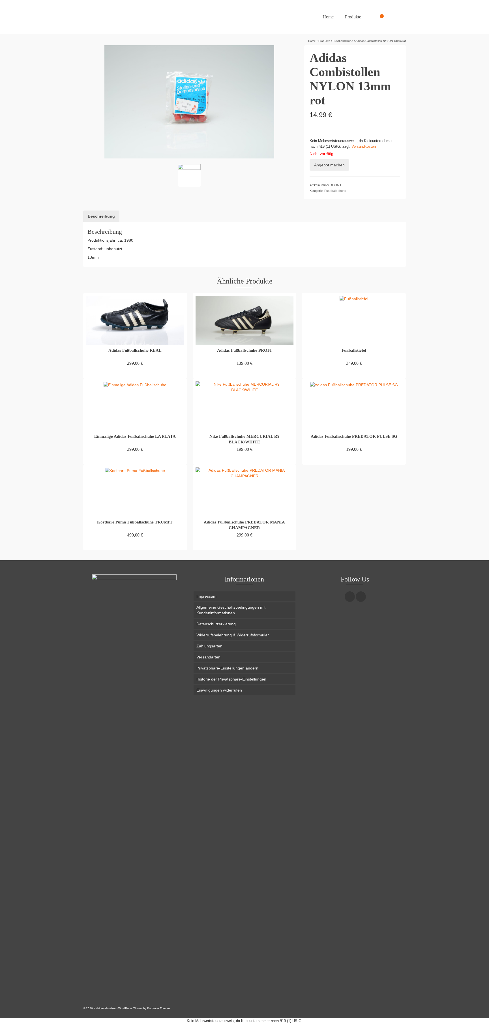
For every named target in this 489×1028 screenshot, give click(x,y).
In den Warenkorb (135, 373)
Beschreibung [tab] (101, 216)
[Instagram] (350, 596)
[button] (244, 668)
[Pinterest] (361, 596)
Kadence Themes (158, 1008)
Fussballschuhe (335, 190)
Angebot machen (329, 165)
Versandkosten (363, 147)
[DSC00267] (189, 175)
